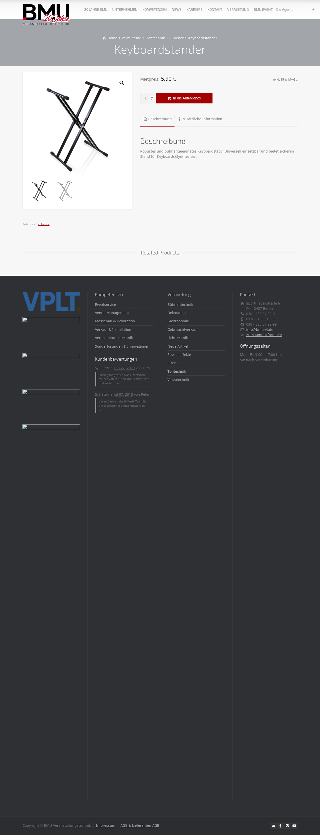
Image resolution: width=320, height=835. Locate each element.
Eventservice (105, 304)
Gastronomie (178, 321)
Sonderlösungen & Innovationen (122, 346)
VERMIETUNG (238, 9)
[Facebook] (281, 826)
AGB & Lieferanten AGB (139, 825)
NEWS (177, 9)
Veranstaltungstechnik (114, 337)
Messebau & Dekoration (115, 321)
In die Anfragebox (186, 98)
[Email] (273, 826)
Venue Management (112, 312)
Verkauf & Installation (113, 329)
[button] (121, 82)
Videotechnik (178, 379)
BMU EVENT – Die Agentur (274, 9)
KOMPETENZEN (154, 9)
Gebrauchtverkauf (183, 329)
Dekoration (177, 312)
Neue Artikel (178, 346)
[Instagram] (287, 826)
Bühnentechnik (180, 304)
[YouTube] (295, 826)
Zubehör (44, 224)
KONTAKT (215, 9)
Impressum (105, 825)
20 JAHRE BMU (95, 9)
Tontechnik (177, 371)
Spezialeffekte (179, 354)
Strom (173, 362)
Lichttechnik (178, 337)
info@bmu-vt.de (259, 329)
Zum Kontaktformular (264, 334)
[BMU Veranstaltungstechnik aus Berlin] (46, 9)
